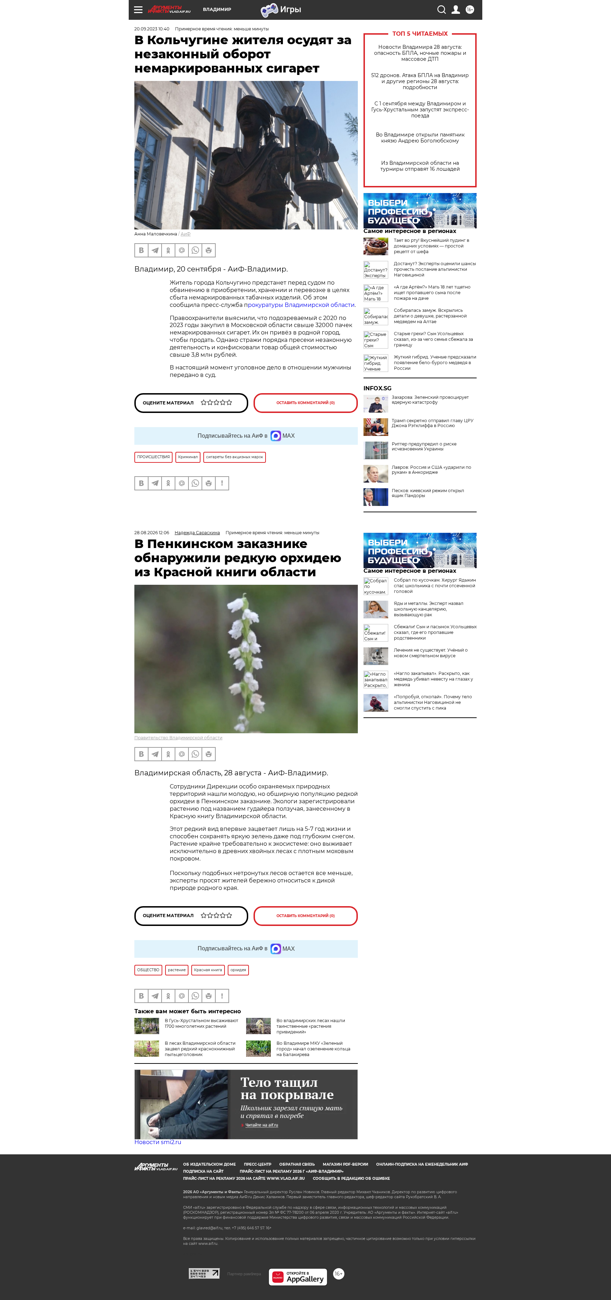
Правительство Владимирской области (178, 737)
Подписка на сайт (203, 1171)
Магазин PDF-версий (345, 1164)
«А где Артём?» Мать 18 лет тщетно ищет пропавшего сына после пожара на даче (432, 292)
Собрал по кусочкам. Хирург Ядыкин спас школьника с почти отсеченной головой (435, 585)
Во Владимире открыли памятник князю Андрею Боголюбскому (420, 138)
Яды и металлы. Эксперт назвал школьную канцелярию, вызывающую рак (429, 609)
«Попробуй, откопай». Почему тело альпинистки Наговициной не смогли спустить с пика (433, 702)
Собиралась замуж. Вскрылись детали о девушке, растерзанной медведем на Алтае (430, 316)
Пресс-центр (257, 1164)
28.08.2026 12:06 (151, 532)
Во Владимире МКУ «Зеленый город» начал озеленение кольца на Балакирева (313, 1048)
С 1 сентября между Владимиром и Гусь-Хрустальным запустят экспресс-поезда (420, 110)
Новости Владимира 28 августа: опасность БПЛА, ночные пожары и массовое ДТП (420, 53)
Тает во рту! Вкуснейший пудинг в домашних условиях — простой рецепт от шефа (431, 246)
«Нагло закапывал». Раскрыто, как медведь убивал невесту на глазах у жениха (433, 679)
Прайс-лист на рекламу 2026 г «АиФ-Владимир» (292, 1171)
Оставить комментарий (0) (306, 403)
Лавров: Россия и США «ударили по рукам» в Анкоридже (431, 470)
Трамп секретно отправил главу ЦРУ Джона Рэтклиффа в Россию (432, 423)
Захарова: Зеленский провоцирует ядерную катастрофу (430, 400)
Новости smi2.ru (157, 1142)
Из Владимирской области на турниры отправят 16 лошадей (420, 166)
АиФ (186, 234)
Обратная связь (297, 1164)
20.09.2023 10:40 (151, 28)
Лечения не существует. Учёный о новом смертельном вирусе (431, 652)
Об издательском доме (209, 1164)
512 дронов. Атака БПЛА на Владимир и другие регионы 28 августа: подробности (420, 81)
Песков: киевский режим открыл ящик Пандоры (428, 493)
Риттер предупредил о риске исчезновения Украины (424, 446)
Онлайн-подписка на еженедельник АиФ (422, 1164)
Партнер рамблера (244, 1274)
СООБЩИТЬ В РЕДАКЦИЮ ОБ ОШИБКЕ (351, 1178)
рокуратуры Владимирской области (301, 305)
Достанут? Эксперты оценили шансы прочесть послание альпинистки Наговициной (435, 269)
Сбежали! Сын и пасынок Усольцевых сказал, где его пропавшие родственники (435, 632)
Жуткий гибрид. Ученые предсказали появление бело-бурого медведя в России (435, 362)
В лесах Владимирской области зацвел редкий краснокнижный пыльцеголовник (200, 1048)
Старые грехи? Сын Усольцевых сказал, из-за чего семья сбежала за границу (433, 339)
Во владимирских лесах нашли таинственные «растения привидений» (311, 1026)
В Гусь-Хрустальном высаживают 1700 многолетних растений (201, 1023)
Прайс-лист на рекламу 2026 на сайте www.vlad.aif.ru (244, 1178)
